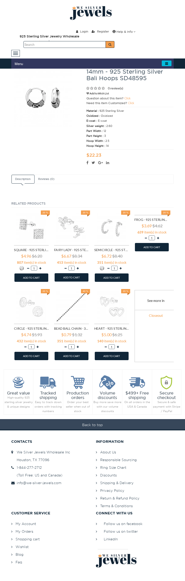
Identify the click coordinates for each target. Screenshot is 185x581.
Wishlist (22, 547)
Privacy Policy (112, 490)
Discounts (108, 475)
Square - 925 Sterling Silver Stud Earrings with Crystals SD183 (31, 250)
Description (22, 179)
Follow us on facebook (123, 524)
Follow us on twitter (121, 531)
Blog (19, 554)
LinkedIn (111, 539)
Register (102, 31)
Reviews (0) (46, 179)
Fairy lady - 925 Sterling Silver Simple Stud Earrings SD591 (71, 250)
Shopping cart (28, 539)
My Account (26, 524)
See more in (155, 301)
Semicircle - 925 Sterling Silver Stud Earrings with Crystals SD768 (111, 250)
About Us (108, 452)
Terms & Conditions (116, 506)
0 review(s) (115, 88)
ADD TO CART (31, 277)
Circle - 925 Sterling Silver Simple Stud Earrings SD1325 (31, 328)
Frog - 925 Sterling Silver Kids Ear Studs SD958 (151, 220)
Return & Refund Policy (119, 498)
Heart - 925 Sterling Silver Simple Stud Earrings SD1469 (111, 328)
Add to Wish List (99, 93)
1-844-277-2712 (28, 467)
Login (83, 31)
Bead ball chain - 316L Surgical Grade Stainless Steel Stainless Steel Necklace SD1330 (71, 328)
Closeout (156, 315)
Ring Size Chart (113, 467)
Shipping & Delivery (117, 483)
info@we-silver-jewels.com (37, 483)
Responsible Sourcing (118, 460)
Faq (19, 562)
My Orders (24, 531)
